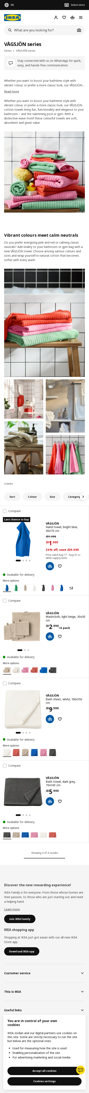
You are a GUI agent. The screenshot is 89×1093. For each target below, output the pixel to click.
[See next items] (83, 496)
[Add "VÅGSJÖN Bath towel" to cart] (50, 801)
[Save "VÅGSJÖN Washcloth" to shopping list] (60, 636)
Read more (11, 91)
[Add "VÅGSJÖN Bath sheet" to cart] (50, 719)
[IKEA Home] (12, 17)
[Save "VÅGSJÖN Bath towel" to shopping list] (60, 801)
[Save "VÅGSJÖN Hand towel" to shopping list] (60, 566)
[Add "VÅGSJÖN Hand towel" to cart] (50, 566)
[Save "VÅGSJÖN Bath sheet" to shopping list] (60, 719)
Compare (14, 511)
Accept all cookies (44, 1071)
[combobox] (40, 30)
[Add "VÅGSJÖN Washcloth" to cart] (50, 636)
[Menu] (81, 17)
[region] (44, 1052)
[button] (44, 323)
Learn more (12, 909)
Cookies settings (44, 1081)
